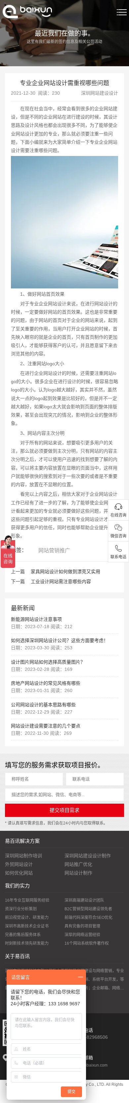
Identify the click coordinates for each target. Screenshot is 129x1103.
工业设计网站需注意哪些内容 (61, 581)
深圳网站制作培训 (23, 855)
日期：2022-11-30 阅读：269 (41, 733)
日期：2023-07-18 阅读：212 (41, 626)
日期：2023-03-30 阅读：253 (41, 647)
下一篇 (18, 581)
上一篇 (18, 571)
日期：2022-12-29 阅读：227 (41, 712)
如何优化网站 (19, 873)
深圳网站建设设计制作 (87, 855)
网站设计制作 (78, 873)
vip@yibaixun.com (91, 1065)
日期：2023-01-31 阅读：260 (41, 690)
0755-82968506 (91, 1037)
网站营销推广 (54, 550)
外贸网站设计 (19, 864)
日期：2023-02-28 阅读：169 (41, 669)
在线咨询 (118, 515)
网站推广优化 (78, 864)
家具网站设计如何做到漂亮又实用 (65, 571)
